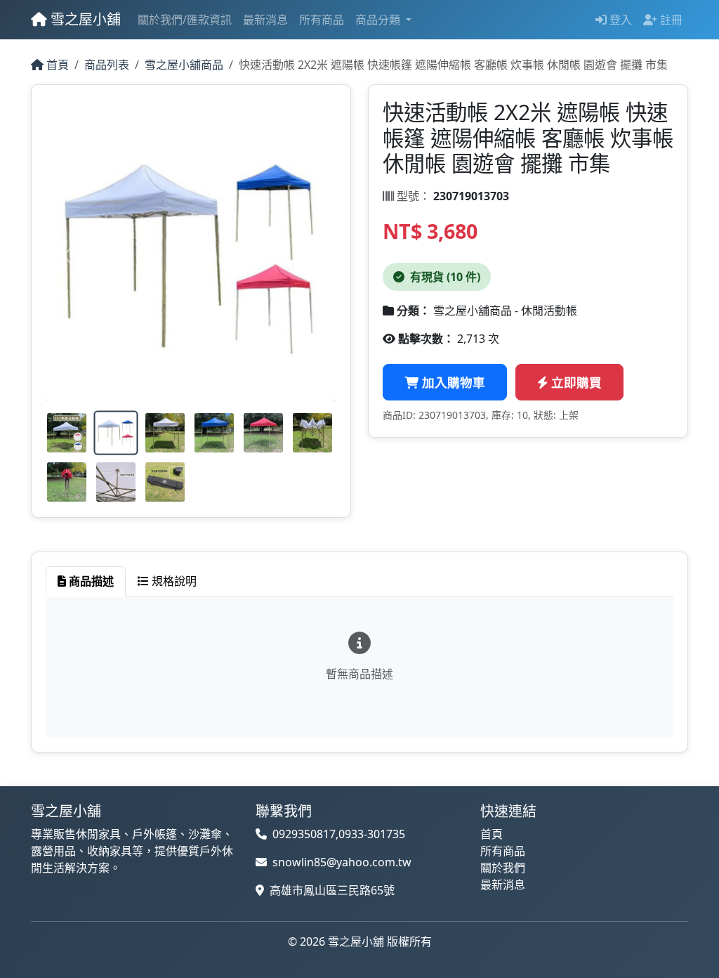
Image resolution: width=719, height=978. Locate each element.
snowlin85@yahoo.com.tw (341, 862)
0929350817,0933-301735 (338, 834)
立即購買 (575, 382)
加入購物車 (451, 382)
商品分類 (379, 19)
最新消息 (265, 19)
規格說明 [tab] (173, 581)
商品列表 (106, 64)
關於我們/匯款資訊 (185, 19)
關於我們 (502, 867)
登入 (619, 19)
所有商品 (321, 19)
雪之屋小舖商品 (184, 64)
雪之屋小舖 (84, 19)
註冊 (669, 19)
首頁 (56, 64)
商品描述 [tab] (90, 581)
